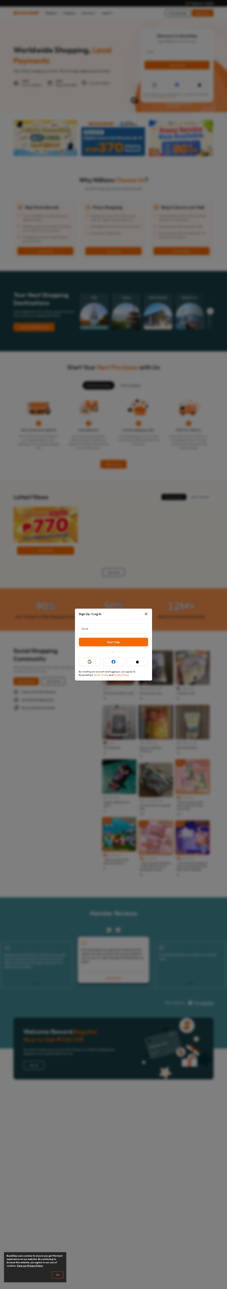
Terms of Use (101, 674)
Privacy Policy (121, 674)
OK (57, 1274)
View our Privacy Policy (30, 1265)
